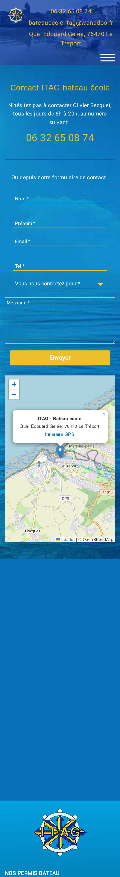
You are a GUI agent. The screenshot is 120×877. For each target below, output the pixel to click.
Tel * (19, 266)
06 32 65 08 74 (71, 11)
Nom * (22, 198)
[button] (60, 452)
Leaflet (67, 539)
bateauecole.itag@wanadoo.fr (71, 22)
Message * (18, 302)
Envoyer (60, 357)
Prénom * (25, 223)
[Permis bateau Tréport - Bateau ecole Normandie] (60, 832)
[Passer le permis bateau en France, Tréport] (16, 15)
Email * (22, 241)
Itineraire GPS (60, 434)
